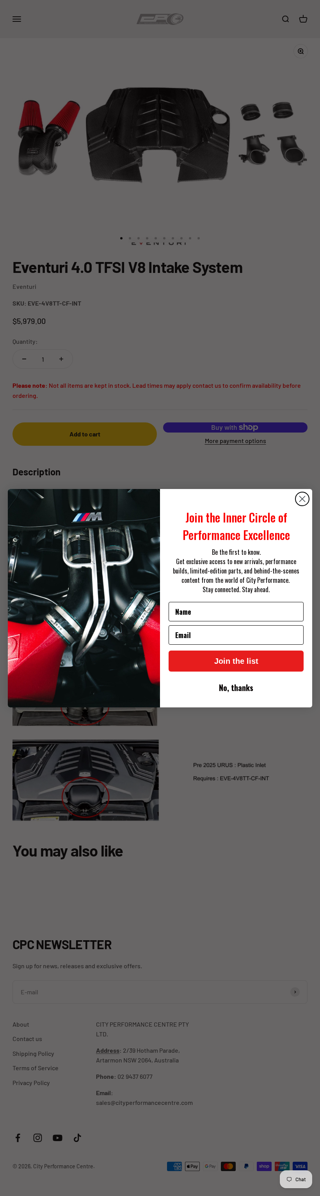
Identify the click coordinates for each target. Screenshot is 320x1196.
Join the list (236, 661)
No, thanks (236, 687)
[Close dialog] (302, 499)
